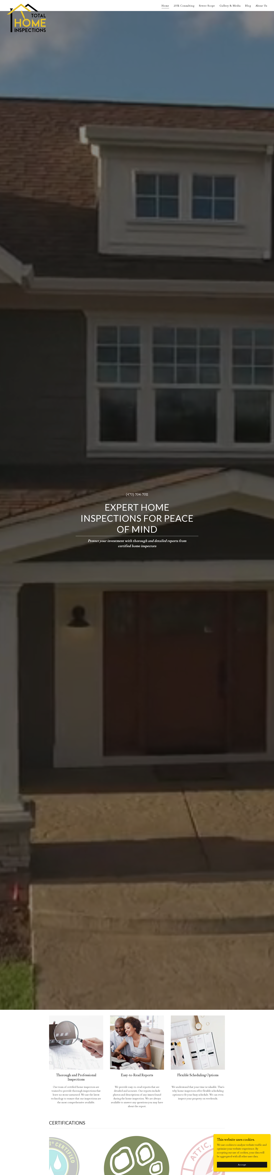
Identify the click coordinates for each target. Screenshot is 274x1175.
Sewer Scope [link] (207, 5)
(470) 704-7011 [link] (137, 494)
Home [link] (165, 5)
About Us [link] (261, 5)
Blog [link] (248, 5)
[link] (26, 5)
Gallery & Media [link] (230, 5)
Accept (242, 1164)
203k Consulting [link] (184, 5)
